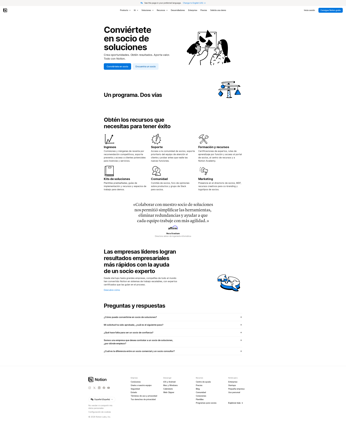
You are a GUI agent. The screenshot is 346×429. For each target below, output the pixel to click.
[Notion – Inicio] (5, 10)
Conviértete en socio (117, 66)
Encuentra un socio (146, 66)
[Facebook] (104, 388)
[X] (94, 388)
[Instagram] (89, 388)
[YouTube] (108, 388)
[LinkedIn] (99, 388)
